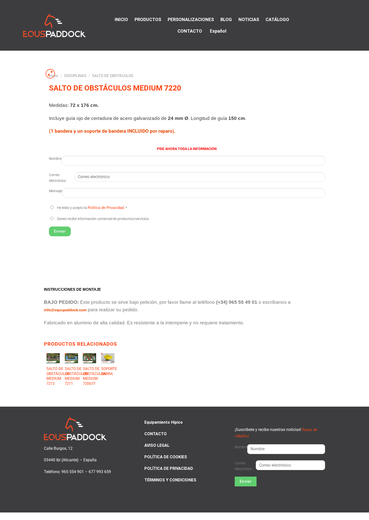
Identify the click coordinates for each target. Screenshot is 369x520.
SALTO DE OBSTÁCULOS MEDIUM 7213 (58, 376)
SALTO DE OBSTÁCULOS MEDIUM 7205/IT (94, 376)
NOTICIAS (248, 19)
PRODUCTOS (148, 19)
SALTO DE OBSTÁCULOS (112, 75)
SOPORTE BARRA (109, 371)
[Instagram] (336, 25)
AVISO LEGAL (156, 445)
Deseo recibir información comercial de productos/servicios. (103, 219)
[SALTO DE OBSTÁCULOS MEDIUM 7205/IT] (89, 358)
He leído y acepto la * (92, 208)
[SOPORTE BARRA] (107, 358)
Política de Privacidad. (106, 207)
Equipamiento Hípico (163, 422)
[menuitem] (217, 31)
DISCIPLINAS (75, 75)
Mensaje (55, 191)
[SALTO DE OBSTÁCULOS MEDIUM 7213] (53, 358)
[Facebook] (330, 25)
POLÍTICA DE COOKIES (165, 457)
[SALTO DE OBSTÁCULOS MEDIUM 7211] (71, 358)
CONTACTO (189, 31)
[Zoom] (50, 74)
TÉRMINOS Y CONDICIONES (170, 480)
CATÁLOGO (277, 19)
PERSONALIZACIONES (191, 19)
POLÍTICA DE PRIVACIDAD (168, 468)
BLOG (226, 19)
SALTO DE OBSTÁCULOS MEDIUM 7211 (76, 376)
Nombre (55, 159)
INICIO (121, 19)
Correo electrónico (57, 178)
